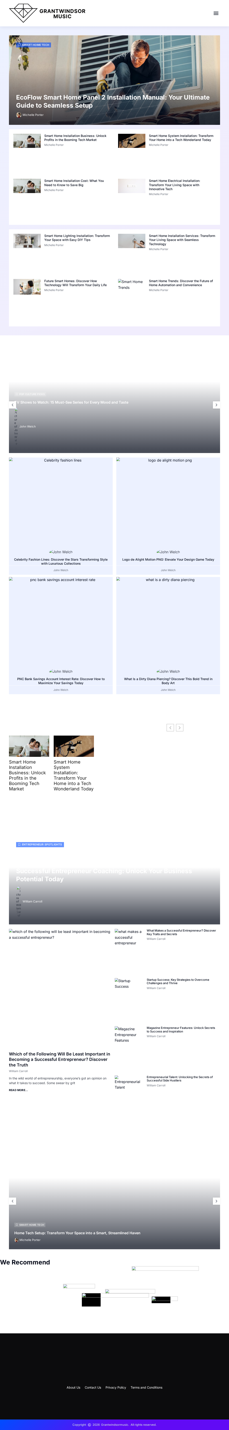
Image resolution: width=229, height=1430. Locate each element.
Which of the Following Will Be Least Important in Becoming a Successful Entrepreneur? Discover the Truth (59, 1059)
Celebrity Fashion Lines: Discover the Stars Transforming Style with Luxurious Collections (61, 561)
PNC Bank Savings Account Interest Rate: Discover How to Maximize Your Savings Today (61, 681)
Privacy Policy (116, 1387)
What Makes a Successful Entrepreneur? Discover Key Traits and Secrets (181, 932)
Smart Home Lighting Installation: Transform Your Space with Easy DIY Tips (77, 238)
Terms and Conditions (146, 1387)
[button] (216, 13)
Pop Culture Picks (32, 394)
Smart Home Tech (35, 45)
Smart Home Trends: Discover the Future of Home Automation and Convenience (181, 283)
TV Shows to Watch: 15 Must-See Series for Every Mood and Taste (71, 402)
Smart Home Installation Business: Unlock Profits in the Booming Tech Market (75, 138)
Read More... (18, 1090)
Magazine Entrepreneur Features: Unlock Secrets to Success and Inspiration (181, 1029)
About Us (73, 1387)
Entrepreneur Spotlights (42, 844)
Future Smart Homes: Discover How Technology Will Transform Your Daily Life (75, 283)
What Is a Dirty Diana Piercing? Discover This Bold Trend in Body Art (168, 681)
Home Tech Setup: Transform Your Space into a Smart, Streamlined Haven (77, 1233)
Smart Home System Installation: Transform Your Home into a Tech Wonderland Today (181, 138)
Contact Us (93, 1387)
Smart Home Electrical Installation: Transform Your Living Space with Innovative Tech (174, 185)
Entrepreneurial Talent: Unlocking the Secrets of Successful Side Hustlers (180, 1078)
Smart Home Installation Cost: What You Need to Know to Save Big (74, 183)
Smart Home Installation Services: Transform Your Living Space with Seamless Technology (182, 240)
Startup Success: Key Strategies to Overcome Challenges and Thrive (178, 981)
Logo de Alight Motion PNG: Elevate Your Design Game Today (168, 559)
